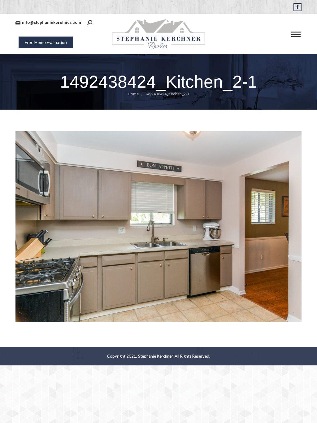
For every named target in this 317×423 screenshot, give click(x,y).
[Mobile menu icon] (296, 34)
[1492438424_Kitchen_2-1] (158, 226)
